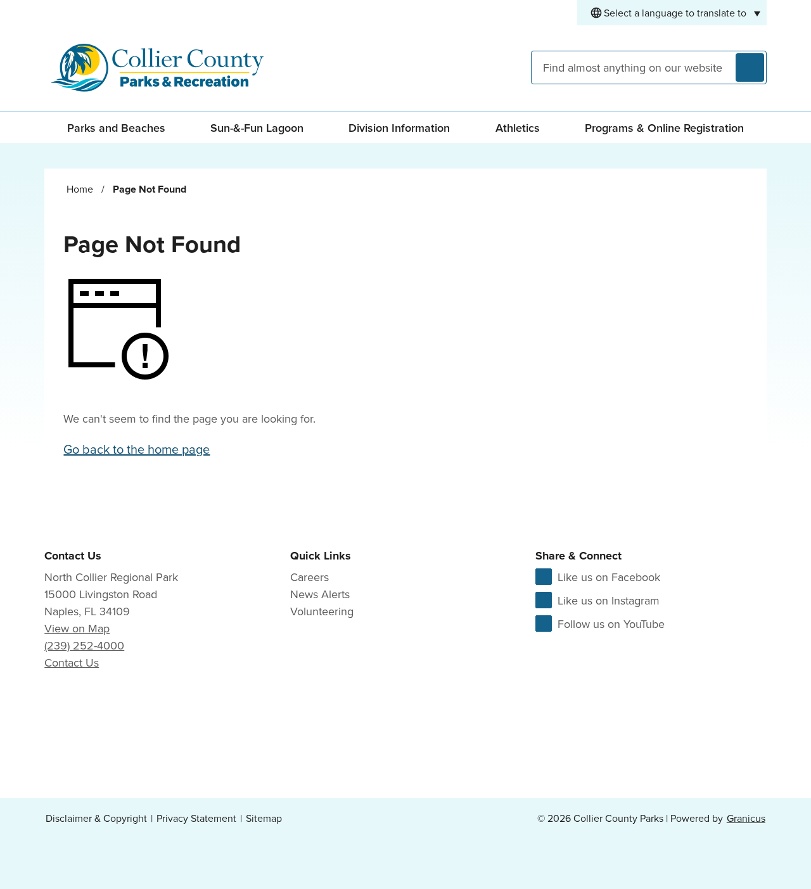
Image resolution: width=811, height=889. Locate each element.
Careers (309, 577)
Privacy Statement (196, 818)
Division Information (399, 128)
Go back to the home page (136, 449)
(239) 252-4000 (84, 645)
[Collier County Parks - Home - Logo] (157, 68)
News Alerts (320, 594)
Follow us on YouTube (611, 624)
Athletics (517, 128)
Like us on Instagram (609, 600)
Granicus (746, 818)
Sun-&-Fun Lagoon (256, 128)
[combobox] (672, 12)
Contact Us (71, 662)
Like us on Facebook (609, 577)
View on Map (77, 628)
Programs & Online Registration (664, 128)
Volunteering (322, 611)
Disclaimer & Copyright (96, 818)
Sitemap (264, 818)
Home (80, 189)
